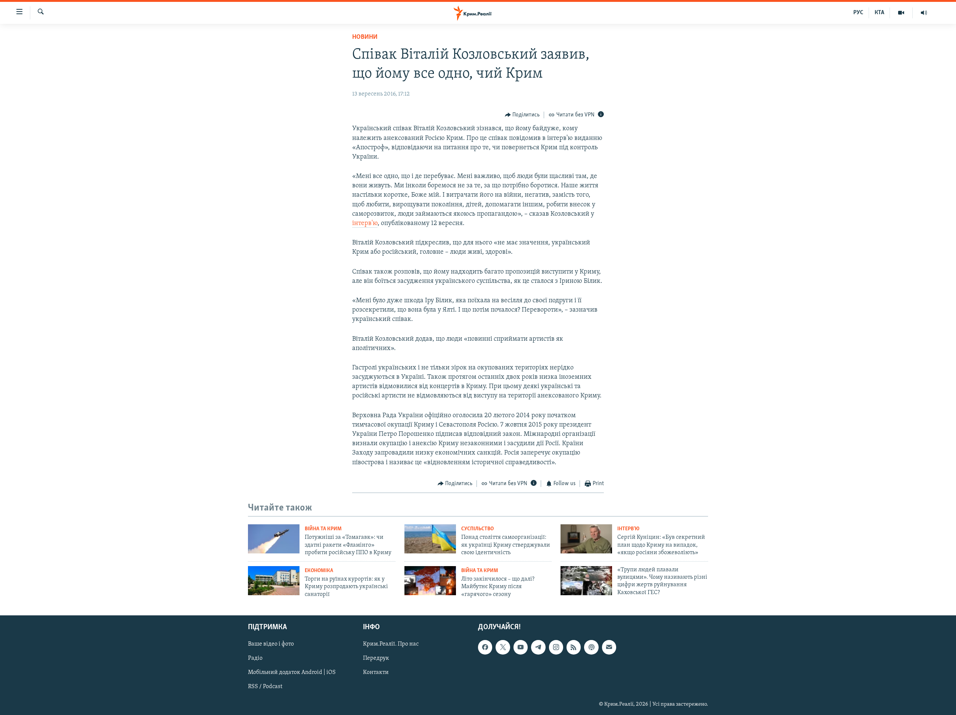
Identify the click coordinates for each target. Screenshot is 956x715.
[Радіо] (924, 12)
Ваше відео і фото (271, 644)
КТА (879, 13)
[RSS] (574, 647)
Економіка (319, 571)
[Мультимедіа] (901, 12)
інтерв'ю (365, 223)
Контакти (376, 672)
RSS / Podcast (265, 687)
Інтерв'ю (628, 529)
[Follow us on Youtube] (520, 647)
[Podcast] (591, 647)
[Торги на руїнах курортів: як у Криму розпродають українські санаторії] (273, 580)
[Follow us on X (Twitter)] (503, 647)
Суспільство (477, 529)
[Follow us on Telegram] (538, 647)
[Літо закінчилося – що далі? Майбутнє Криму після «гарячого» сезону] (430, 580)
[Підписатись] (609, 647)
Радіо (255, 658)
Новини (365, 37)
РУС (858, 13)
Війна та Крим (323, 529)
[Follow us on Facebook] (485, 647)
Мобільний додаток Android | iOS (292, 672)
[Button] (522, 115)
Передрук (376, 658)
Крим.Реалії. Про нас (391, 644)
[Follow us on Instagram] (556, 647)
